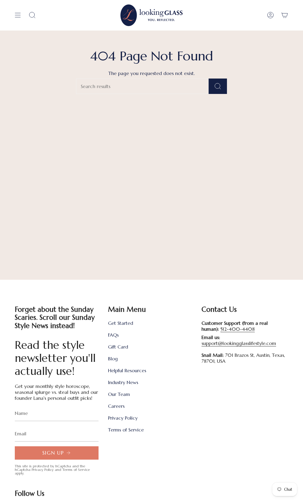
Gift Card (118, 347)
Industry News (123, 382)
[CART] (284, 15)
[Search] (218, 86)
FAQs (113, 335)
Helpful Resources (127, 370)
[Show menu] (17, 15)
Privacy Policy (43, 469)
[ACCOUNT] (270, 15)
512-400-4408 (237, 329)
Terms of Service (76, 469)
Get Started (120, 323)
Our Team (119, 394)
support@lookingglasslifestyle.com (239, 343)
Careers (116, 406)
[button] (32, 15)
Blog (113, 359)
